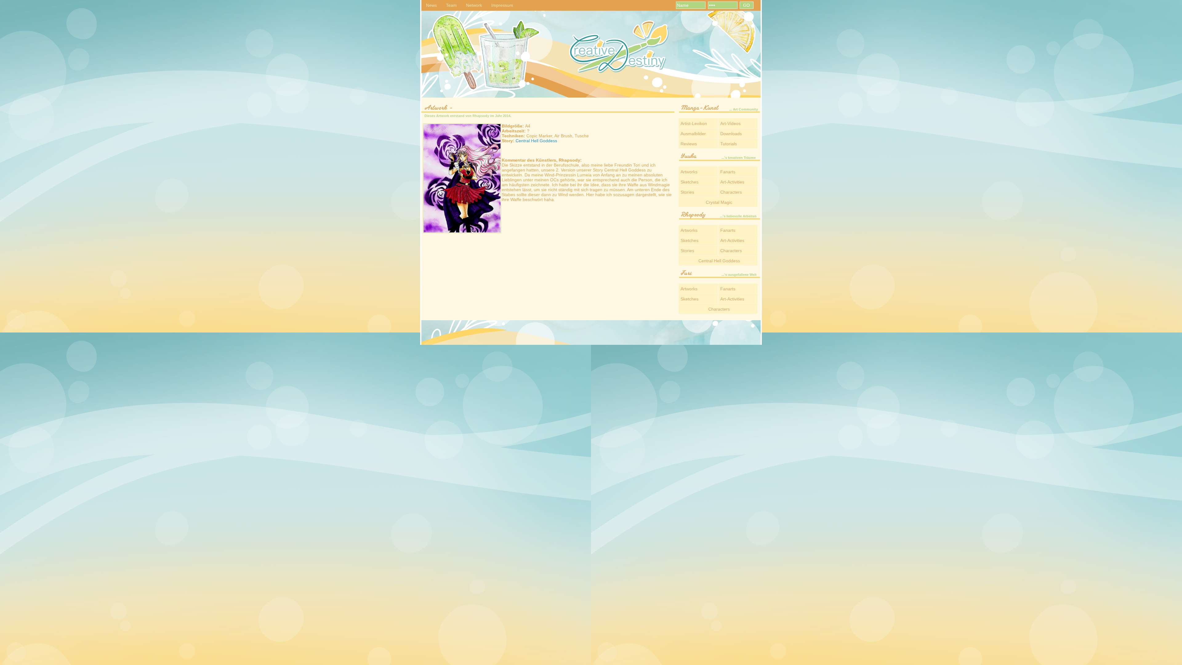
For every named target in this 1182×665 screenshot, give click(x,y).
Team (451, 5)
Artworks (689, 171)
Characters (731, 192)
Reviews (689, 143)
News (431, 5)
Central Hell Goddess (536, 140)
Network (474, 5)
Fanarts (727, 171)
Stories (687, 192)
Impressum (502, 5)
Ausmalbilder (693, 133)
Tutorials (728, 143)
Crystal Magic (719, 202)
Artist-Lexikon (694, 123)
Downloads (731, 133)
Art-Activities (732, 181)
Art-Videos (730, 123)
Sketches (689, 181)
